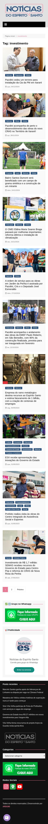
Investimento (27, 449)
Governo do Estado (12, 449)
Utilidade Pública (19, 558)
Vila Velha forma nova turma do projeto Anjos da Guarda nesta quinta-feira (22, 724)
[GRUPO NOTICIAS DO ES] (24, 655)
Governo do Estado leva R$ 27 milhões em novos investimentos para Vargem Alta (23, 716)
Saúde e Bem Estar (13, 509)
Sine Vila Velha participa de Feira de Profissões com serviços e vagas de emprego (22, 707)
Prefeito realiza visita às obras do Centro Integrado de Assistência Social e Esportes (22, 517)
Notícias (9, 75)
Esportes (9, 173)
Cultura (8, 442)
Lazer (17, 173)
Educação (9, 225)
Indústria (9, 388)
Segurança (18, 75)
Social (25, 509)
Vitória (28, 75)
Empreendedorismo (12, 446)
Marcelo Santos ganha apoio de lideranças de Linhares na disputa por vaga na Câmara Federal (23, 690)
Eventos (25, 446)
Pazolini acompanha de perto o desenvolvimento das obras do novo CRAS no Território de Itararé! (23, 128)
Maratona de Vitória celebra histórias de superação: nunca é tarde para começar (24, 699)
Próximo (20, 590)
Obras (17, 121)
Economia (17, 442)
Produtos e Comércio (13, 453)
